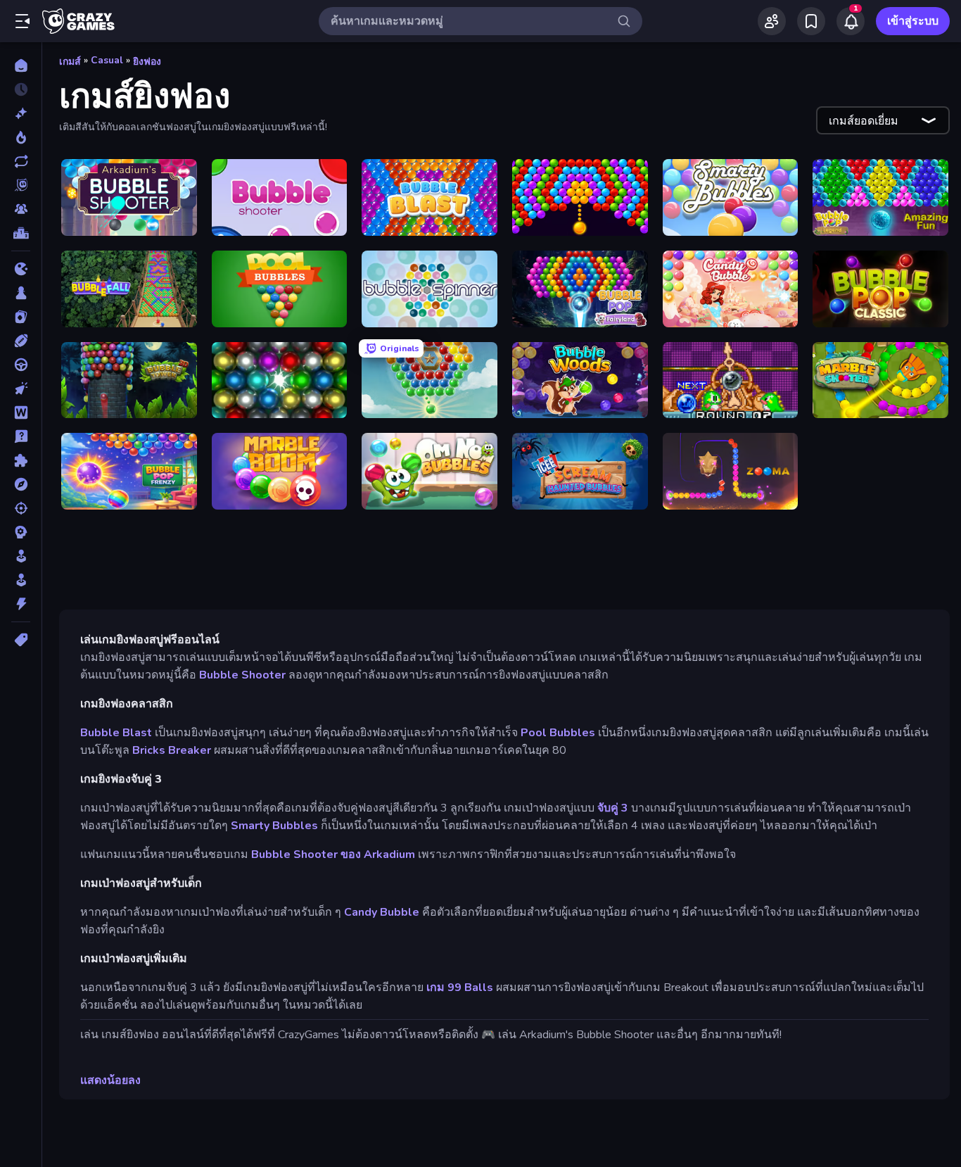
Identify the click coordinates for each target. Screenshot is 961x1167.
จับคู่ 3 (612, 808)
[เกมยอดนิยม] (21, 137)
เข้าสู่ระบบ (912, 21)
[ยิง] (21, 508)
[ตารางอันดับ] (21, 233)
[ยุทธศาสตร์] (21, 532)
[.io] (21, 269)
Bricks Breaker (171, 750)
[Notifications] (850, 21)
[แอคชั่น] (21, 604)
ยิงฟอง (147, 61)
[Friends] (772, 21)
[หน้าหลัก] (21, 65)
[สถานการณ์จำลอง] (21, 556)
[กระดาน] (21, 293)
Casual (107, 60)
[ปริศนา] (21, 460)
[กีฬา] (21, 341)
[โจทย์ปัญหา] (21, 436)
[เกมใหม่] (21, 113)
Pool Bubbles (558, 732)
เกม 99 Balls (459, 987)
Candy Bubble (381, 912)
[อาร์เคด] (21, 580)
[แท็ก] (21, 640)
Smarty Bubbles (274, 825)
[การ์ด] (21, 317)
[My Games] (811, 21)
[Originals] (21, 185)
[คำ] (21, 412)
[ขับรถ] (21, 365)
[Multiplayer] (21, 209)
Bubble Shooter (242, 675)
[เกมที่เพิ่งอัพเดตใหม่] (21, 161)
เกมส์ (70, 61)
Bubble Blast (116, 732)
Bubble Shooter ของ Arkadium (333, 854)
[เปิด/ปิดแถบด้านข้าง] (22, 21)
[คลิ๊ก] (21, 388)
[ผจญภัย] (21, 484)
